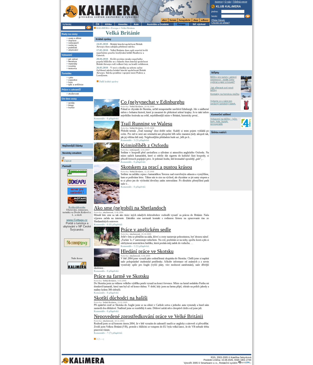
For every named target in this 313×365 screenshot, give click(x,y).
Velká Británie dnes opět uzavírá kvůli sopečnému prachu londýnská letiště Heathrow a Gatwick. (122, 53)
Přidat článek (218, 20)
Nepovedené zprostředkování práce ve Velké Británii (148, 316)
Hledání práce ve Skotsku (147, 251)
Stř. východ (199, 24)
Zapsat (67, 161)
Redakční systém (228, 363)
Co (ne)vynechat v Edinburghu (152, 102)
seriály (71, 103)
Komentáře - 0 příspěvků (106, 118)
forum (173, 20)
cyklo (70, 77)
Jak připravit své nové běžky (221, 88)
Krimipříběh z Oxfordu (144, 145)
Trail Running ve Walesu (146, 123)
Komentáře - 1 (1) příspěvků (135, 246)
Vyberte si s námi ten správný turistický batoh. (223, 102)
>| (103, 339)
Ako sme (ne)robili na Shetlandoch (130, 208)
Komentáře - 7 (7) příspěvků (108, 333)
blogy (71, 105)
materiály (72, 64)
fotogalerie (184, 20)
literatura (72, 61)
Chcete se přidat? (220, 22)
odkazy (204, 20)
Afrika (108, 24)
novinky (72, 66)
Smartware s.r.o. (209, 363)
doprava (72, 40)
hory (70, 82)
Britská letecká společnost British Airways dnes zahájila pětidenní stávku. (119, 45)
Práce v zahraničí (71, 89)
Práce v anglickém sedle (146, 229)
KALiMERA (102, 28)
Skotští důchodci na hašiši (121, 298)
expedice (72, 80)
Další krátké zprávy (108, 81)
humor (71, 107)
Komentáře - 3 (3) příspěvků (135, 140)
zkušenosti (73, 94)
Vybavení (67, 55)
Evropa (181, 24)
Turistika (66, 73)
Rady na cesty (70, 34)
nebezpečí (73, 43)
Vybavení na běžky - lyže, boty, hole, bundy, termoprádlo (223, 121)
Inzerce (219, 1)
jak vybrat (73, 59)
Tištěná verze (240, 1)
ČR (97, 24)
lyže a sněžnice (75, 84)
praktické (72, 47)
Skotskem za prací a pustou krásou (156, 167)
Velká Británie (128, 28)
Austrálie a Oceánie (158, 24)
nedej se (72, 45)
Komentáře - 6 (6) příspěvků (108, 224)
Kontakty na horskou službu (224, 94)
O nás (228, 1)
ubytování (73, 50)
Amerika (122, 24)
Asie (136, 24)
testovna (72, 68)
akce (164, 20)
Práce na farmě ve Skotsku (121, 276)
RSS (213, 357)
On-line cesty (69, 98)
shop (195, 20)
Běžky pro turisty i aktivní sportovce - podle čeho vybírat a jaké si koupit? (223, 79)
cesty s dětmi (74, 38)
